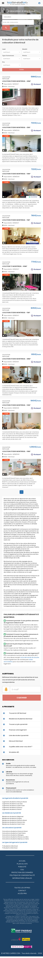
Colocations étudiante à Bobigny (13, 835)
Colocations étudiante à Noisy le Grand (15, 831)
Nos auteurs (32, 916)
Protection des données (22, 872)
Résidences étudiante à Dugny (12, 818)
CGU (22, 870)
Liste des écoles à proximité (18, 735)
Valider (21, 70)
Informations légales (22, 878)
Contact (22, 891)
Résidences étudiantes (26, 923)
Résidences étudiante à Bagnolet (13, 816)
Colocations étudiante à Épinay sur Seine (15, 839)
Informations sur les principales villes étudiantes (19, 919)
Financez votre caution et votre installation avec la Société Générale (20, 791)
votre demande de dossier (29, 657)
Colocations (17, 917)
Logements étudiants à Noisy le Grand (14, 802)
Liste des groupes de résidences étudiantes (22, 919)
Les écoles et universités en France (29, 922)
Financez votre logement (18, 730)
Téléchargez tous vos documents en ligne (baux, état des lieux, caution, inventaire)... (19, 774)
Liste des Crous (24, 916)
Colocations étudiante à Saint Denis (14, 833)
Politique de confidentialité (22, 875)
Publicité (22, 867)
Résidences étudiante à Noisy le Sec (13, 822)
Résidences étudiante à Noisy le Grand (14, 820)
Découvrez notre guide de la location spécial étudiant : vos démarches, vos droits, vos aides (21, 766)
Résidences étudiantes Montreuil (20, 719)
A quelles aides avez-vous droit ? (20, 747)
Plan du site (22, 864)
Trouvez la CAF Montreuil (17, 713)
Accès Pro (22, 893)
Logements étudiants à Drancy (12, 807)
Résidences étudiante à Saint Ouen (13, 824)
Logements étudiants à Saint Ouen (13, 805)
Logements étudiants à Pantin (12, 809)
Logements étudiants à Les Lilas (12, 804)
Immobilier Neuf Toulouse (13, 916)
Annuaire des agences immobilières (30, 917)
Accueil (22, 861)
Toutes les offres (22, 888)
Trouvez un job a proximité (18, 724)
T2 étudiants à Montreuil (10, 846)
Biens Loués (16, 923)
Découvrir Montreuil (15, 741)
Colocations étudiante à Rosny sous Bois (15, 837)
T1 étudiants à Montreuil (9, 848)
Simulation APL (14, 752)
